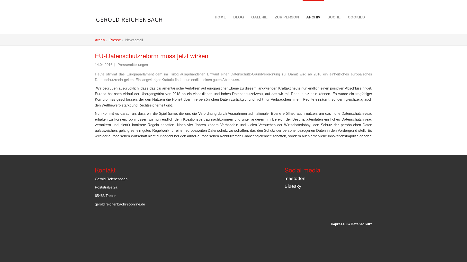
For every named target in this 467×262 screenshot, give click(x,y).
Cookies (356, 17)
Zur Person (287, 17)
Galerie (259, 17)
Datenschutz (361, 224)
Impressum (340, 224)
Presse (115, 40)
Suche (334, 17)
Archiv (313, 17)
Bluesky (293, 186)
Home (220, 17)
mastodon (295, 178)
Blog (238, 17)
